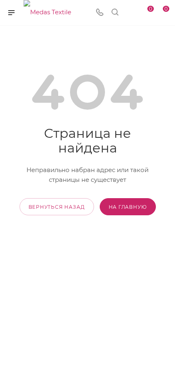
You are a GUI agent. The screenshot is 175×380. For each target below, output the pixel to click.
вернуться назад (56, 207)
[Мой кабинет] (130, 13)
